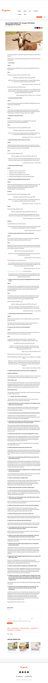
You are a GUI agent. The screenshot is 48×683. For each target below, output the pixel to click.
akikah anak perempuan (24, 628)
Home (8, 633)
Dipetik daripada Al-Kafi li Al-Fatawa (15, 271)
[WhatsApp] (42, 28)
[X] (37, 28)
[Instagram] (23, 672)
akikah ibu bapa (10, 630)
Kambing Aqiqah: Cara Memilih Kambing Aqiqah (12, 649)
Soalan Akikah (17, 630)
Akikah (6, 26)
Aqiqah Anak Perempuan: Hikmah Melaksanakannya (35, 649)
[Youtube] (25, 672)
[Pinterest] (39, 28)
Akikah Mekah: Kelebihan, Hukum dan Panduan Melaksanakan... (24, 650)
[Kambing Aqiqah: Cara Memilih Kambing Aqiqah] (12, 645)
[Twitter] (28, 672)
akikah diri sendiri (34, 628)
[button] (45, 17)
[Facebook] (35, 28)
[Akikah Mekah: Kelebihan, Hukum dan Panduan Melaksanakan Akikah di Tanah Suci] (24, 645)
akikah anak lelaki (15, 628)
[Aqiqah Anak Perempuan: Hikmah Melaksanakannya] (35, 645)
